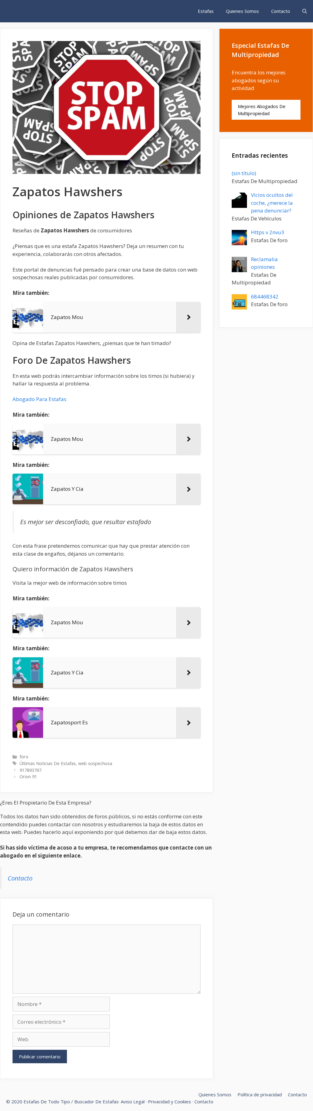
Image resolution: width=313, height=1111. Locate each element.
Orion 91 (28, 776)
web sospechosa (95, 763)
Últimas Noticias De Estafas (48, 763)
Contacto (280, 11)
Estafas (206, 11)
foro (24, 757)
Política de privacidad (260, 1094)
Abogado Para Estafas (39, 399)
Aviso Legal (133, 1101)
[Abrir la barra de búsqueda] (304, 11)
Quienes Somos (242, 11)
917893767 (31, 770)
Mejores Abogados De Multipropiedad (261, 109)
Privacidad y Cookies (169, 1101)
